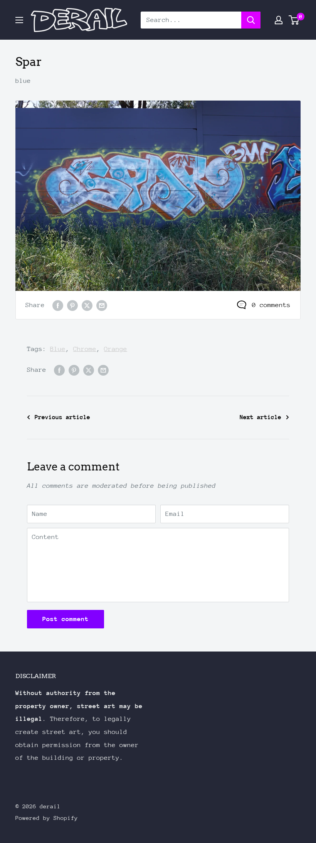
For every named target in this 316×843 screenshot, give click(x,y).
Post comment (65, 619)
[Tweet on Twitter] (87, 305)
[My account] (278, 20)
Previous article (62, 417)
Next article (260, 417)
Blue (58, 349)
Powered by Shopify (46, 817)
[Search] (251, 20)
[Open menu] (19, 20)
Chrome (84, 349)
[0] (294, 20)
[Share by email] (101, 305)
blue (23, 80)
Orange (115, 349)
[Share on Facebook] (57, 305)
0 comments (271, 305)
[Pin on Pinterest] (72, 305)
